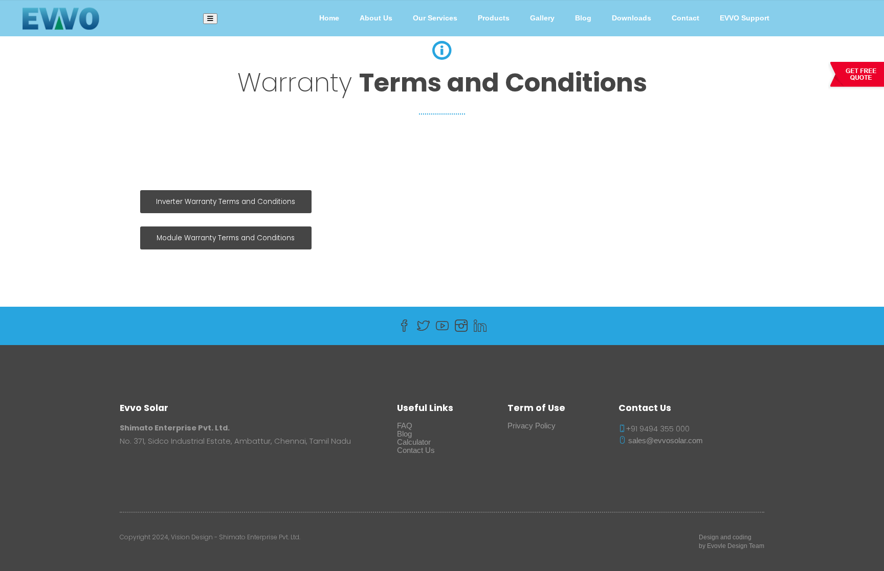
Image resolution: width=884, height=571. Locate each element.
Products (494, 18)
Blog (583, 18)
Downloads (631, 18)
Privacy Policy (531, 426)
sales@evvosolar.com (664, 441)
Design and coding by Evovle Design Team (731, 542)
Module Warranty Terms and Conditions (226, 238)
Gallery (542, 18)
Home (329, 18)
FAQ (404, 426)
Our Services (435, 18)
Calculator (414, 442)
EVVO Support (744, 18)
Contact (685, 18)
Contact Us (416, 450)
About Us (376, 18)
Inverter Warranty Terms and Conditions (225, 202)
